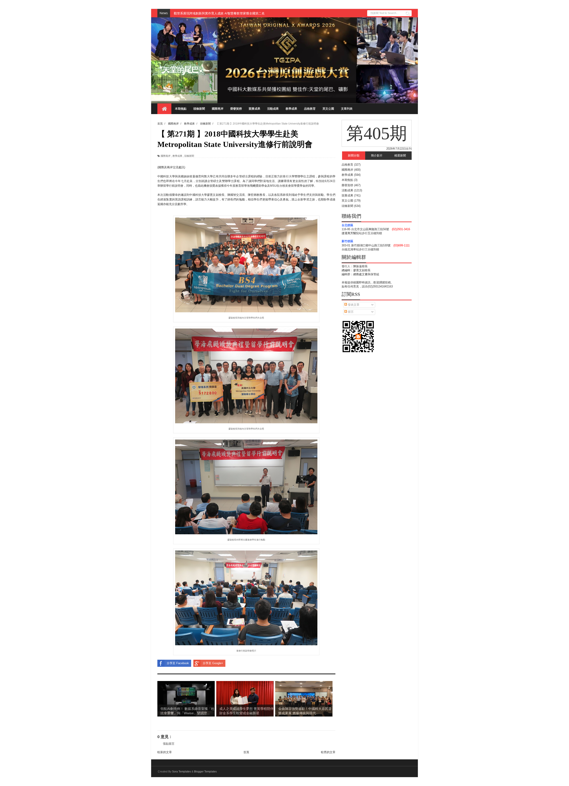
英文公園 (328, 108)
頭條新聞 (199, 108)
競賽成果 (254, 108)
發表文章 (353, 304)
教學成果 (291, 108)
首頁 (246, 752)
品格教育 (310, 108)
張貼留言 (168, 743)
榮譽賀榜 (236, 108)
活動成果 (273, 108)
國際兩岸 (217, 108)
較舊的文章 (328, 752)
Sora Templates (181, 771)
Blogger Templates (205, 771)
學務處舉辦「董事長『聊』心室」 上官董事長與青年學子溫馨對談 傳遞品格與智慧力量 (234, 13)
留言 (350, 311)
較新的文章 (164, 752)
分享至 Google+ (213, 663)
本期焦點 (180, 108)
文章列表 (347, 108)
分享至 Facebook (178, 663)
